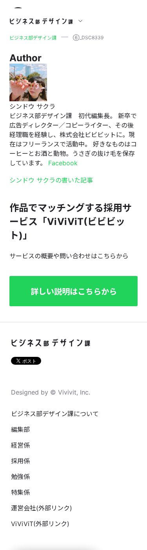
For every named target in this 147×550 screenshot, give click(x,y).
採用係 (20, 461)
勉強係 (20, 477)
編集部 (20, 429)
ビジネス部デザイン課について (55, 414)
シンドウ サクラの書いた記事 (51, 180)
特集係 (20, 492)
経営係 (20, 445)
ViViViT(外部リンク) (40, 524)
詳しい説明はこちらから (74, 291)
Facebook (63, 163)
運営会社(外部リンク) (41, 508)
